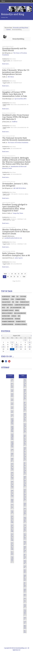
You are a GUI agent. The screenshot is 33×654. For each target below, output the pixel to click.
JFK (12, 60)
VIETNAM (17, 318)
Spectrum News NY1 (20, 98)
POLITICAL (21, 194)
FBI (27, 104)
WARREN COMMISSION (8, 321)
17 (25, 273)
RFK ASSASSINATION (16, 263)
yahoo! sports (19, 258)
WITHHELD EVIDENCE (20, 324)
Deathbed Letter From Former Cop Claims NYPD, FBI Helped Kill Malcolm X (15, 117)
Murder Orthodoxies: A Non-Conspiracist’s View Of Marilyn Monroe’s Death (16, 231)
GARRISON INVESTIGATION (22, 304)
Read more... (6, 64)
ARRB (13, 220)
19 (8, 276)
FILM (17, 302)
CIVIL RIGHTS (14, 194)
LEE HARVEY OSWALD (7, 310)
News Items (13, 59)
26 (12, 349)
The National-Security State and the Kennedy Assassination (16, 139)
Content (8, 29)
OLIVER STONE (6, 316)
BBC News (11, 77)
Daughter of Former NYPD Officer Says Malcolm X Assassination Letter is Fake (14, 94)
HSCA (3, 307)
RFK (25, 244)
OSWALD (14, 316)
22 (17, 276)
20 (11, 276)
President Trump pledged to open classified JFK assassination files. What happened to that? (14, 207)
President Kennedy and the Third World (14, 49)
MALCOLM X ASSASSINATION (18, 104)
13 (12, 273)
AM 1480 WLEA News (19, 188)
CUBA (12, 299)
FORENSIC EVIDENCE (7, 304)
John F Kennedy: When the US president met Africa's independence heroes (15, 72)
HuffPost (14, 121)
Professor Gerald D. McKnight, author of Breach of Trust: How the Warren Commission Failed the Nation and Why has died (16, 161)
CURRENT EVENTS (20, 299)
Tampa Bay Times (18, 213)
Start (5, 273)
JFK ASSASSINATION (16, 148)
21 (14, 276)
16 (22, 273)
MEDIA (4, 105)
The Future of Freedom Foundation (18, 142)
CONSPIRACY (20, 219)
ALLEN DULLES (6, 296)
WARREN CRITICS (20, 321)
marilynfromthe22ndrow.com (13, 238)
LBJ (24, 307)
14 (15, 273)
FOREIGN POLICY (17, 60)
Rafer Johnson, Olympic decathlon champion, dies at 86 (16, 254)
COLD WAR (23, 296)
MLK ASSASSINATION (20, 313)
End (24, 276)
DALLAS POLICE (6, 302)
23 (29, 347)
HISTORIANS (6, 195)
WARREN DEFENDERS (7, 324)
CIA (17, 296)
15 (18, 273)
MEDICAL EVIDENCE (7, 313)
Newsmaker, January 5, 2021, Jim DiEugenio (15, 185)
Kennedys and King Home (20, 27)
